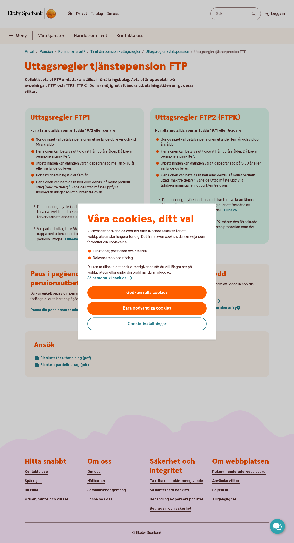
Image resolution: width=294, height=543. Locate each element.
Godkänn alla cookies (147, 293)
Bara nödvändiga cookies (147, 308)
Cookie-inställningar (147, 324)
